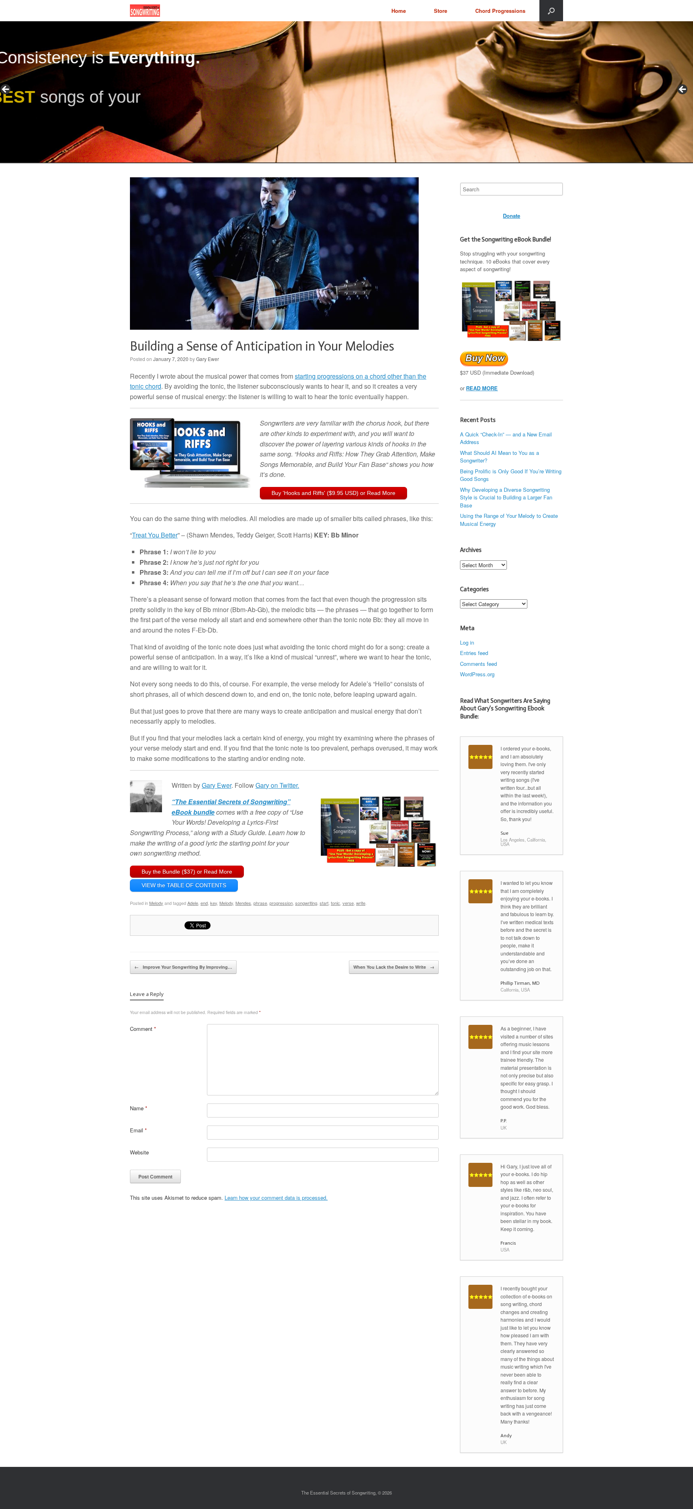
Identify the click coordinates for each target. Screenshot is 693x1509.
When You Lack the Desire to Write (393, 967)
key (213, 903)
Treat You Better (155, 535)
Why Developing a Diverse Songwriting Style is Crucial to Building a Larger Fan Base (506, 497)
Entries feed (474, 653)
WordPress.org (477, 674)
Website (139, 1152)
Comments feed (478, 663)
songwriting (306, 903)
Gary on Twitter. (277, 785)
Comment (143, 1028)
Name (138, 1108)
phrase (260, 903)
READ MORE (482, 388)
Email (138, 1130)
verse (348, 903)
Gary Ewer (207, 358)
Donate (511, 215)
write (360, 903)
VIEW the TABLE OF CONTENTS (184, 885)
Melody (156, 903)
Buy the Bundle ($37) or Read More (187, 871)
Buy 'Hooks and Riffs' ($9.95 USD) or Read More (333, 493)
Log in (467, 642)
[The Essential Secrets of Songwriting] (145, 10)
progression (281, 903)
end (204, 903)
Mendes (243, 903)
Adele (192, 903)
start (324, 903)
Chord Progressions (500, 10)
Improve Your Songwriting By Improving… (183, 967)
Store (440, 10)
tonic (335, 903)
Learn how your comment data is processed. (276, 1197)
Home (398, 10)
